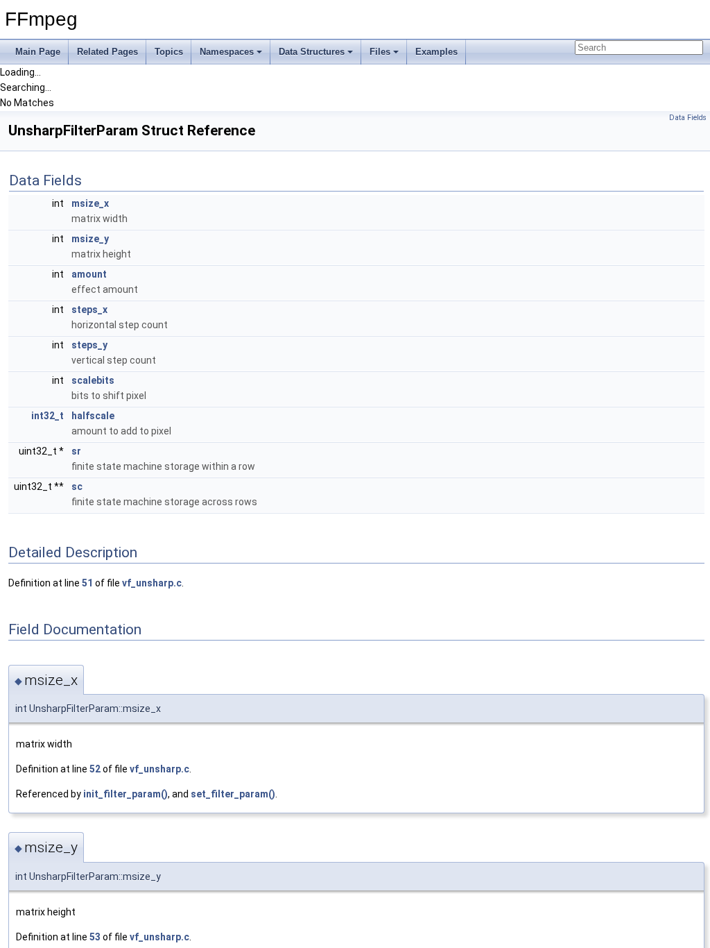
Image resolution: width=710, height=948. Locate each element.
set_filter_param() (233, 793)
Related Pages (107, 51)
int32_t (47, 415)
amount (89, 274)
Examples (436, 51)
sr (76, 451)
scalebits (92, 380)
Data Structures (312, 51)
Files (380, 51)
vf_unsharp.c (152, 583)
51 (87, 583)
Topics (169, 51)
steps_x (89, 309)
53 (95, 936)
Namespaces (227, 51)
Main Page (37, 51)
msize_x (90, 203)
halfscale (92, 415)
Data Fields (688, 117)
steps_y (89, 344)
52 (95, 769)
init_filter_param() (125, 793)
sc (77, 486)
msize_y (90, 238)
